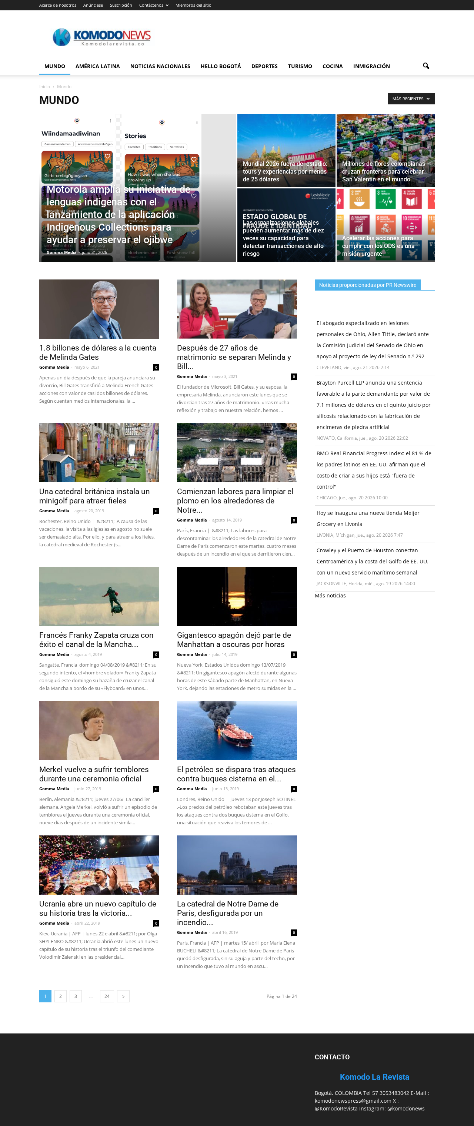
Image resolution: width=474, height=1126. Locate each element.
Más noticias (330, 595)
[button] (426, 66)
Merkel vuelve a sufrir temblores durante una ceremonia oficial (94, 774)
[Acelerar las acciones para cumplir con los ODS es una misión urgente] (386, 225)
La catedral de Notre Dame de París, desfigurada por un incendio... (227, 913)
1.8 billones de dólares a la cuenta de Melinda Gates (97, 353)
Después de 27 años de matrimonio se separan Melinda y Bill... (234, 357)
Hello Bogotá (221, 66)
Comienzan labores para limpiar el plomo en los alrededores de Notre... (235, 501)
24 (107, 996)
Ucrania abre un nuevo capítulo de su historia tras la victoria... (97, 908)
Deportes (264, 66)
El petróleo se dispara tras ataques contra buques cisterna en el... (236, 774)
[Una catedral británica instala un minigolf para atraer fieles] (99, 452)
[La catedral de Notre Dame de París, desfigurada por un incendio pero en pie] (237, 865)
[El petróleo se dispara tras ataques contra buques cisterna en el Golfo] (237, 730)
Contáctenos (151, 5)
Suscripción (121, 5)
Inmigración (371, 66)
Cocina (333, 66)
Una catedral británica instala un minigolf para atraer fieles (94, 496)
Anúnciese (93, 5)
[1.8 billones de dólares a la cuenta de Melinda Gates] (99, 309)
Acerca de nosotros (57, 5)
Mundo (54, 66)
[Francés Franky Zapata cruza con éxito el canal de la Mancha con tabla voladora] (99, 596)
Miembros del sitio (193, 5)
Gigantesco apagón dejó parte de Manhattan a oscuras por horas (234, 640)
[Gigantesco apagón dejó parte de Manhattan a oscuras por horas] (237, 596)
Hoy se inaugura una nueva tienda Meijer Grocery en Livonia (368, 518)
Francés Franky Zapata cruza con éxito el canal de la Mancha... (96, 640)
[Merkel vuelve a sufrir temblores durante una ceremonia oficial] (99, 730)
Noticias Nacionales (160, 66)
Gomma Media (62, 252)
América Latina (98, 66)
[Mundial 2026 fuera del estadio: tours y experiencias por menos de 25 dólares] (286, 150)
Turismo (300, 66)
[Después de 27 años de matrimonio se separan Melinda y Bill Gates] (237, 309)
